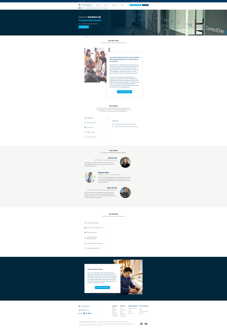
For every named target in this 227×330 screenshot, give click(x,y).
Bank (129, 310)
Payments (130, 313)
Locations (133, 1)
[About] (87, 36)
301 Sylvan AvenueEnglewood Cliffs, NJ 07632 (84, 310)
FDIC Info (126, 321)
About (113, 307)
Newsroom (114, 309)
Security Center (123, 314)
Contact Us (114, 312)
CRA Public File (115, 315)
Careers (113, 311)
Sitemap (105, 321)
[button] (98, 5)
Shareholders (115, 314)
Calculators (122, 313)
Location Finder (123, 310)
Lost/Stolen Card (123, 316)
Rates (138, 1)
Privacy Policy (113, 321)
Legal (109, 321)
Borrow (130, 311)
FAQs (143, 1)
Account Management (144, 311)
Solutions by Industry (133, 308)
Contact (147, 1)
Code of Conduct (120, 321)
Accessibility (99, 321)
